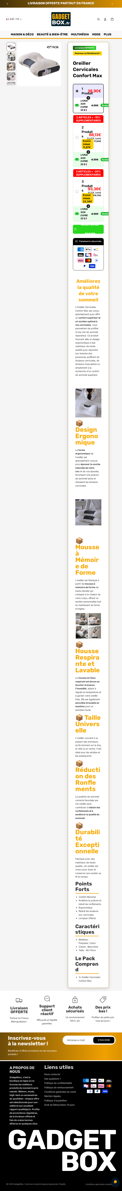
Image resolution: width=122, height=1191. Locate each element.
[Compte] (105, 19)
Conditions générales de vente (60, 1091)
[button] (88, 98)
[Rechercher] (98, 19)
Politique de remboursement (59, 1087)
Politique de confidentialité (58, 1083)
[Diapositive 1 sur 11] (11, 47)
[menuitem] (107, 34)
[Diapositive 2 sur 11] (11, 56)
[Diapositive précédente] (7, 3)
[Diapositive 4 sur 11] (11, 76)
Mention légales (52, 1096)
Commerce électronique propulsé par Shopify (45, 1184)
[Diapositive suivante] (112, 3)
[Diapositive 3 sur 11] (11, 66)
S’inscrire (104, 1040)
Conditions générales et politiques (100, 1184)
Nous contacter (52, 1074)
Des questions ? (52, 1078)
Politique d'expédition (55, 1100)
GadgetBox (19, 1184)
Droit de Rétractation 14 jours (59, 1104)
